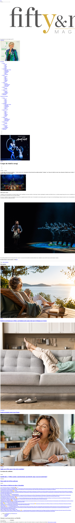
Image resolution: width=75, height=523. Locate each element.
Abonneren (2, 40)
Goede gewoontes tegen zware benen (9, 412)
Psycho (5, 64)
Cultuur (3, 89)
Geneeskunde (6, 71)
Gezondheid (4, 68)
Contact (5, 516)
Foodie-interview (7, 84)
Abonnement (6, 514)
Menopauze (6, 70)
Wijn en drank (6, 85)
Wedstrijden (4, 94)
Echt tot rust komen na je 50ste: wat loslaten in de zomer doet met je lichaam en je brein (23, 320)
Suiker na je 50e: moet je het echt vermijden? (12, 469)
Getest (5, 81)
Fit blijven (6, 72)
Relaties (5, 66)
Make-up (5, 112)
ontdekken (6, 262)
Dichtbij (5, 88)
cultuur (4, 262)
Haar (5, 77)
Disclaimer (6, 515)
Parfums (5, 80)
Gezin (5, 101)
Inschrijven (12, 520)
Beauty (3, 75)
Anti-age (5, 76)
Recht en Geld (4, 93)
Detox (5, 73)
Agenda (5, 91)
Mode (5, 78)
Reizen (3, 87)
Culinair (3, 82)
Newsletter (2, 61)
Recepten (6, 83)
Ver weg (5, 123)
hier (16, 259)
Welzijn (3, 63)
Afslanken (6, 79)
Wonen (5, 67)
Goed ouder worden (7, 69)
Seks (5, 65)
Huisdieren (6, 74)
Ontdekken (6, 92)
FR (0, 0)
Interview (6, 90)
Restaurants (6, 86)
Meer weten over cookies (52, 522)
